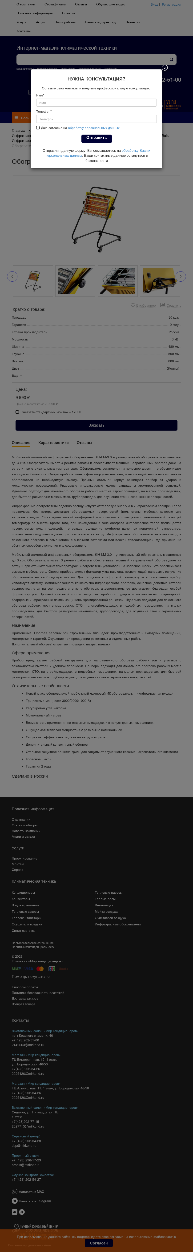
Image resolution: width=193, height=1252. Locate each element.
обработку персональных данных (94, 127)
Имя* (40, 95)
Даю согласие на (80, 127)
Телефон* (44, 111)
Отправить (96, 137)
